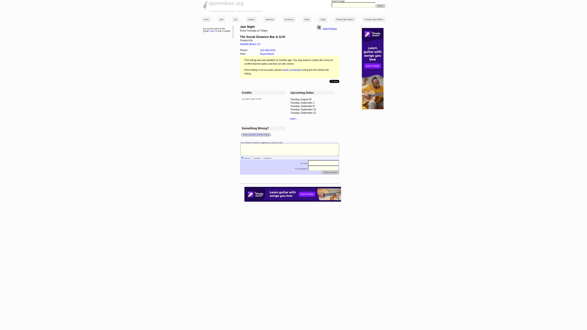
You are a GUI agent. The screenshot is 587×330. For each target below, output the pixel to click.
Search (381, 6)
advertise (270, 19)
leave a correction (292, 70)
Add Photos (330, 28)
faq (235, 19)
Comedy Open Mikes (374, 19)
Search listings (338, 1)
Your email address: (301, 168)
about (307, 19)
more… (294, 118)
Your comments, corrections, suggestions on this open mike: (261, 142)
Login (323, 19)
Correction (267, 158)
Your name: (304, 163)
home (206, 19)
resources (289, 19)
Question (257, 158)
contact (251, 19)
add (221, 19)
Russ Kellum (267, 54)
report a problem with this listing (256, 135)
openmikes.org (226, 3)
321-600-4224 (267, 50)
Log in (212, 31)
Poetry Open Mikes (344, 19)
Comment (247, 158)
